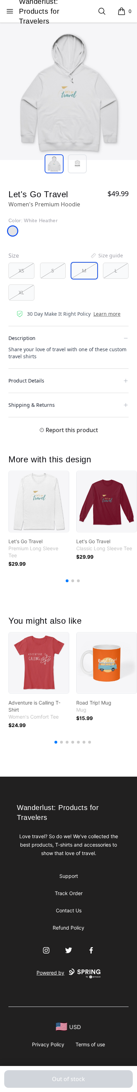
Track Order (69, 893)
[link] (39, 501)
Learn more (106, 313)
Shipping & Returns (31, 405)
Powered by (50, 973)
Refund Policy (68, 928)
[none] (106, 255)
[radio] (21, 271)
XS (21, 270)
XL (21, 292)
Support (68, 876)
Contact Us (68, 910)
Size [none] (13, 255)
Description (21, 338)
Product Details (26, 380)
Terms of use (90, 1044)
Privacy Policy (48, 1044)
